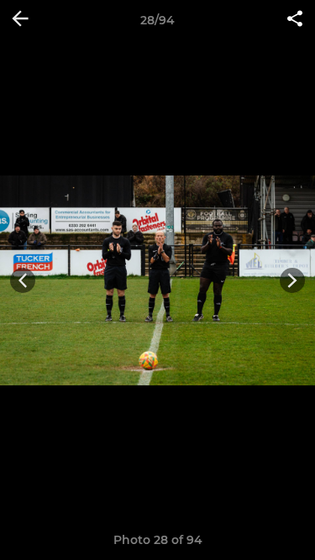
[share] (295, 20)
